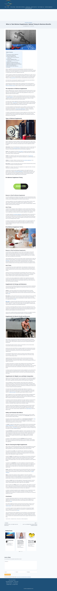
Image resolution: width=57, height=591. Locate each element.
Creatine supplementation (10, 425)
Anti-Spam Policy (15, 584)
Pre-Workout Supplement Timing (11, 56)
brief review (15, 427)
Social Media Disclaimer (9, 581)
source (9, 293)
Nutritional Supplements (28, 22)
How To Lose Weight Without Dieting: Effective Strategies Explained (30, 524)
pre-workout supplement (17, 214)
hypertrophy (7, 260)
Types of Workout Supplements (11, 55)
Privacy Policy (16, 581)
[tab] (20, 551)
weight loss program (12, 392)
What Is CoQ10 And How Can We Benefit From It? (31, 541)
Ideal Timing (9, 58)
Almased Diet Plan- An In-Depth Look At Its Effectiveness (11, 524)
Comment (6, 561)
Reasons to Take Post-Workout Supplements (13, 60)
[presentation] (10, 535)
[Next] (35, 542)
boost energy (13, 77)
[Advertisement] (28, 15)
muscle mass (31, 155)
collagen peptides (8, 505)
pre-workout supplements (27, 160)
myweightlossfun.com (21, 545)
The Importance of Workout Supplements (12, 54)
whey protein (21, 151)
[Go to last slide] (6, 542)
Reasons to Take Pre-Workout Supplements (13, 57)
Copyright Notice (9, 584)
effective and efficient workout (10, 85)
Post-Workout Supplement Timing (11, 59)
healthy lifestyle (28, 408)
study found (15, 102)
